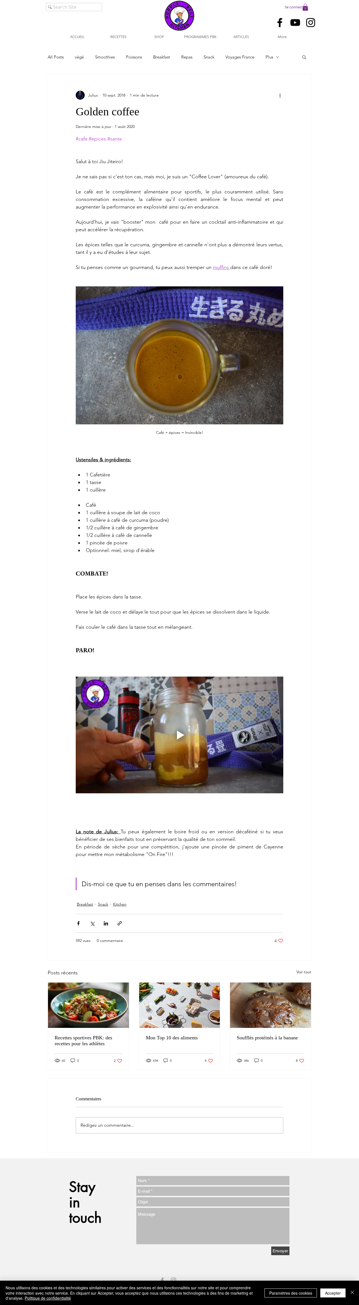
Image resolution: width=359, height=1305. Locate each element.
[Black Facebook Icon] (280, 23)
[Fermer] (352, 1293)
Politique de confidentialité (48, 1298)
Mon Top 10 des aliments (172, 1037)
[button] (305, 7)
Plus (269, 57)
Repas (186, 57)
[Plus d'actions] (280, 95)
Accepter (333, 1293)
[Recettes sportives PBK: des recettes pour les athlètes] (88, 1005)
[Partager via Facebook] (78, 923)
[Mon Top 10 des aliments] (179, 1005)
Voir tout (303, 971)
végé (79, 57)
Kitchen (119, 904)
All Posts (56, 57)
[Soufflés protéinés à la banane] (270, 1005)
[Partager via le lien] (119, 923)
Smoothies (105, 57)
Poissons (134, 57)
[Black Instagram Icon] (311, 23)
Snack (209, 57)
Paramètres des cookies (290, 1293)
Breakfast (161, 57)
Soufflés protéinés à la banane (267, 1037)
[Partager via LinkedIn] (106, 923)
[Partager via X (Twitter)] (92, 923)
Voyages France (239, 57)
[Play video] (179, 735)
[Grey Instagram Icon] (173, 1280)
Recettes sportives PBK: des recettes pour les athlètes (83, 1040)
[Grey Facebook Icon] (162, 1280)
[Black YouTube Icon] (295, 23)
